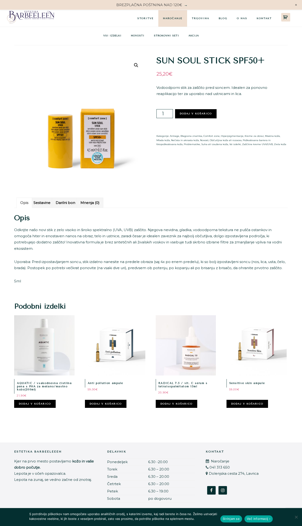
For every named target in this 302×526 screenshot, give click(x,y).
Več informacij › (258, 519)
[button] (136, 65)
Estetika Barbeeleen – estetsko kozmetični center (30, 18)
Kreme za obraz (254, 136)
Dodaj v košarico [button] (35, 403)
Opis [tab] (24, 202)
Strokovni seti (166, 35)
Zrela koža (280, 144)
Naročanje (219, 461)
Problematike (192, 144)
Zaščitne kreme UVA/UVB (257, 144)
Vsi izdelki (112, 35)
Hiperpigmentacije (232, 136)
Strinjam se (231, 519)
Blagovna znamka (191, 136)
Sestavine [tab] (42, 202)
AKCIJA (194, 35)
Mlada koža (163, 140)
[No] (296, 517)
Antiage (174, 136)
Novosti (137, 35)
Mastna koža (272, 136)
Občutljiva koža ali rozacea (226, 140)
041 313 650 (220, 467)
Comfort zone (211, 136)
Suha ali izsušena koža (214, 144)
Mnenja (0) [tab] (90, 202)
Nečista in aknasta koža (185, 140)
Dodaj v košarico (196, 113)
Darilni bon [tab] (65, 202)
